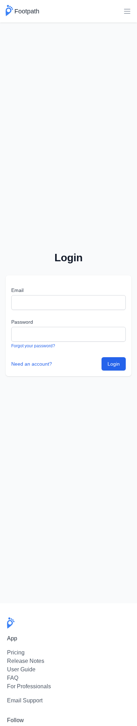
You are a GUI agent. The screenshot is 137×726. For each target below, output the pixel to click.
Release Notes (25, 661)
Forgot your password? (33, 345)
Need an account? (31, 364)
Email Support (25, 700)
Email (17, 290)
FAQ (12, 678)
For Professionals (29, 686)
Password (22, 322)
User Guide (21, 669)
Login (113, 364)
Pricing (16, 652)
